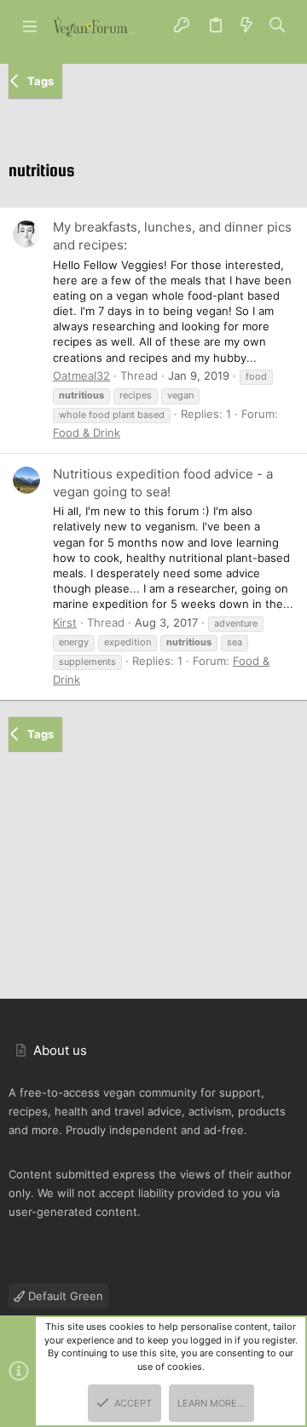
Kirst (65, 622)
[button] (30, 25)
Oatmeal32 (81, 375)
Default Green (64, 1296)
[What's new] (246, 25)
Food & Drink (86, 432)
